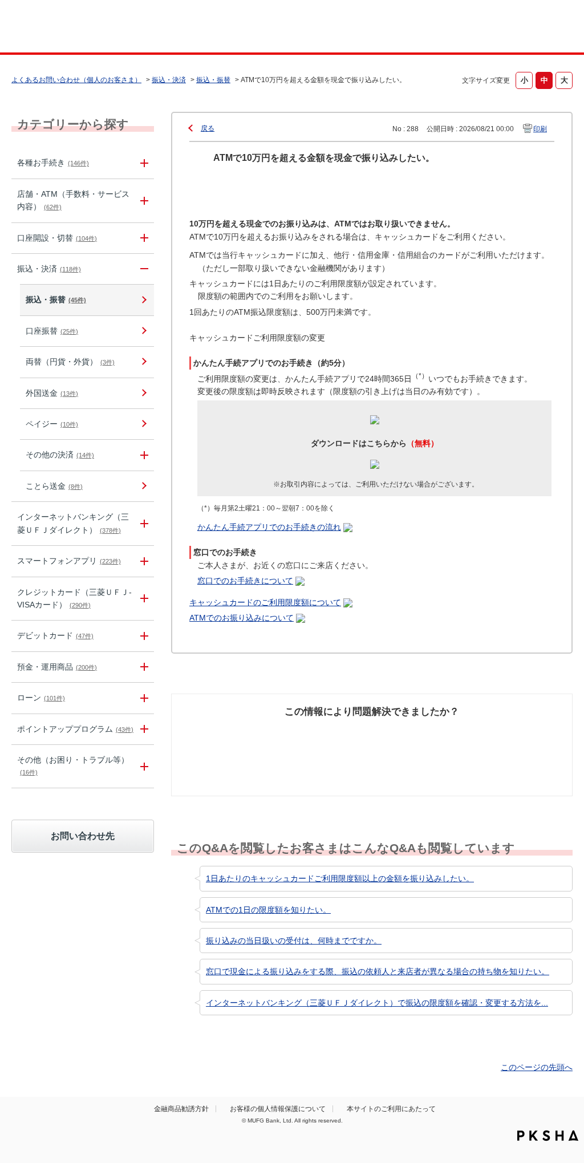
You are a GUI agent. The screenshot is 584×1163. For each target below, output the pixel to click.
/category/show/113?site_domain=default (142, 200)
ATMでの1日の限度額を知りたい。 (268, 909)
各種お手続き (53, 162)
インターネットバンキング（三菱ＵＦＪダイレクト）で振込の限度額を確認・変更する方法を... (377, 1002)
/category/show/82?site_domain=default (142, 667)
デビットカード (55, 635)
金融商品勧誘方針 (181, 1109)
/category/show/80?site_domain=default (142, 269)
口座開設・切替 (57, 237)
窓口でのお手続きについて (245, 580)
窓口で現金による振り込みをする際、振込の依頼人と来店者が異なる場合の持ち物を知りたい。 (377, 971)
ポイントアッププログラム (75, 729)
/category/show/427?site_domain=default (142, 455)
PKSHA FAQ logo (547, 1135)
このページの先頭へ (537, 1067)
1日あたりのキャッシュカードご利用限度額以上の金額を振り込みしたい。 (340, 878)
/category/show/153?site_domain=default (142, 561)
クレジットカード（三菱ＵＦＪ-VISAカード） (74, 598)
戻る (207, 128)
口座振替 (52, 330)
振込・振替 (213, 80)
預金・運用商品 (57, 666)
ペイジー (52, 423)
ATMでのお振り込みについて (241, 617)
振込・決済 (169, 80)
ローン (41, 697)
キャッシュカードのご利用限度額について (265, 602)
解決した (206, 733)
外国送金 (52, 393)
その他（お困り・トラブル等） (73, 765)
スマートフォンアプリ (69, 560)
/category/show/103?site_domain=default (142, 698)
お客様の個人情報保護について (278, 1109)
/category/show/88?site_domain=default (142, 238)
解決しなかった (415, 733)
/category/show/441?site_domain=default (142, 729)
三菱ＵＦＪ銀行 (511, 28)
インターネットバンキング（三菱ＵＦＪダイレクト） (73, 523)
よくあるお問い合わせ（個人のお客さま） (76, 80)
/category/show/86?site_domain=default (142, 163)
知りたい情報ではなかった (510, 739)
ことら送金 (54, 486)
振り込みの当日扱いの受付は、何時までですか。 (294, 940)
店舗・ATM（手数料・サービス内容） (73, 200)
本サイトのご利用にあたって (391, 1109)
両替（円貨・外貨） (70, 361)
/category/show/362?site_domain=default (142, 599)
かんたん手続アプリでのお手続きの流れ (269, 527)
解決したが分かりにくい (319, 739)
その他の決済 (60, 454)
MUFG (79, 27)
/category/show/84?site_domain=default (142, 523)
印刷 (540, 129)
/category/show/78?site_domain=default (142, 766)
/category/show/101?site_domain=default (142, 636)
